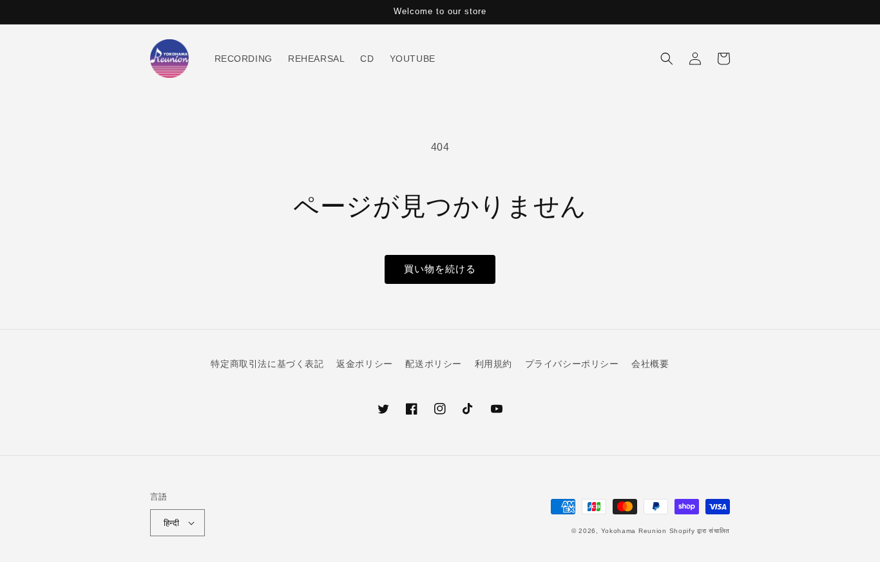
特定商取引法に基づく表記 (267, 364)
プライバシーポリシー (572, 364)
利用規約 (493, 364)
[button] (667, 58)
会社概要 (650, 364)
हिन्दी (171, 523)
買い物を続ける (440, 268)
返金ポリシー (364, 364)
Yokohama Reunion (634, 530)
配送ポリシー (433, 364)
